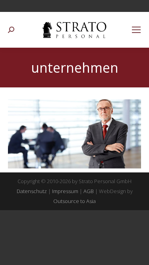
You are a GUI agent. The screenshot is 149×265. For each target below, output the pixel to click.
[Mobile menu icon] (136, 30)
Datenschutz (32, 191)
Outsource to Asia (74, 201)
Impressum (65, 191)
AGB (88, 191)
